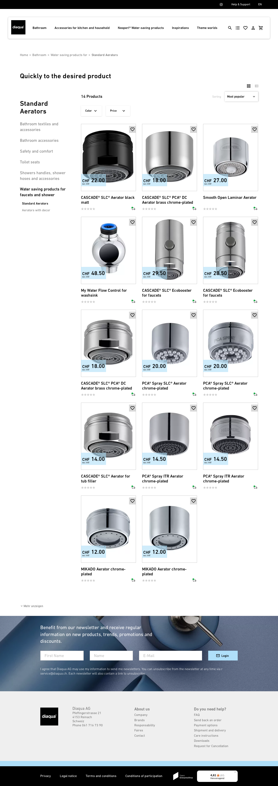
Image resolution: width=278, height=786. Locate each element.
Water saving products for (69, 55)
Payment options (206, 725)
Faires (138, 730)
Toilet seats (30, 162)
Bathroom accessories (39, 140)
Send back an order (208, 720)
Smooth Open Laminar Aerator (229, 197)
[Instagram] (221, 4)
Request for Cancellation (211, 746)
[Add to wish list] (132, 129)
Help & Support (240, 4)
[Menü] (235, 773)
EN (260, 4)
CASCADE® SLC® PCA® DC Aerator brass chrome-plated (167, 200)
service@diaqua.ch (53, 673)
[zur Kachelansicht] (248, 86)
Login (225, 655)
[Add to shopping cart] (132, 136)
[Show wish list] (245, 28)
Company (141, 715)
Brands (139, 720)
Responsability (144, 725)
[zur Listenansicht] (255, 86)
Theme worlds (207, 28)
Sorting (216, 96)
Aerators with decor (36, 210)
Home (24, 55)
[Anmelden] (253, 28)
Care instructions (206, 735)
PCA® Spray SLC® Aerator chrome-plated (164, 386)
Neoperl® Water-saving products (141, 28)
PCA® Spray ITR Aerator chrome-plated (162, 478)
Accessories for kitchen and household (82, 28)
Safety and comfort (36, 151)
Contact (139, 735)
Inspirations (180, 28)
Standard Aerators (35, 203)
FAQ (197, 715)
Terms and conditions (101, 776)
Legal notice (69, 776)
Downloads (201, 740)
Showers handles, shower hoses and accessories (43, 176)
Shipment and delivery (210, 730)
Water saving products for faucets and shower (43, 192)
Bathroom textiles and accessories (39, 127)
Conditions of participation (143, 776)
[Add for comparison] (132, 184)
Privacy (46, 776)
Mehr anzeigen (33, 606)
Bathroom (39, 28)
